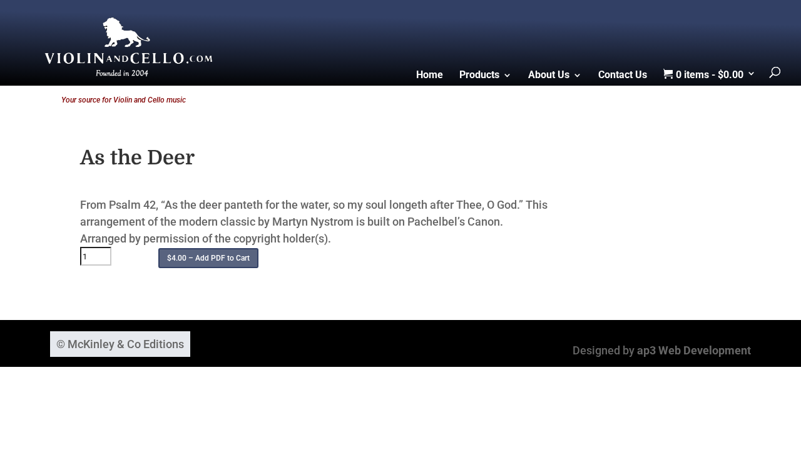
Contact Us (622, 76)
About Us (548, 76)
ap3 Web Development (694, 350)
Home (429, 76)
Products (479, 76)
